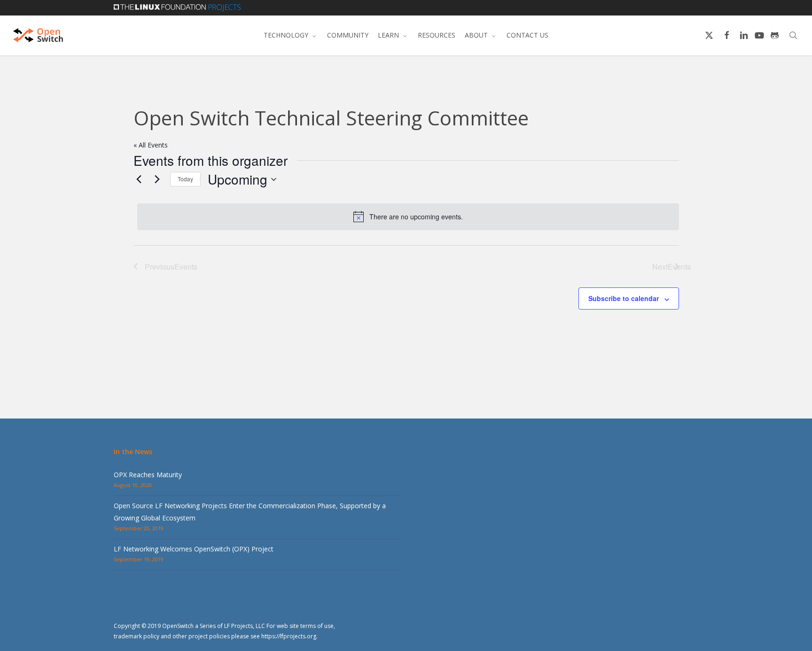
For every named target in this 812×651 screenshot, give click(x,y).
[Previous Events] (139, 179)
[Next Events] (157, 179)
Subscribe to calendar (623, 298)
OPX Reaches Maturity (148, 474)
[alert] (408, 216)
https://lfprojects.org (288, 636)
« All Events (150, 144)
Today (185, 179)
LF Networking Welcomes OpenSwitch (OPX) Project (193, 548)
